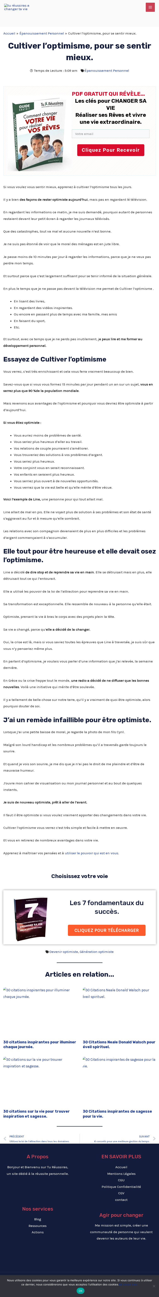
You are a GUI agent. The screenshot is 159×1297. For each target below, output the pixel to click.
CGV (121, 1193)
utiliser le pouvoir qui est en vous (91, 853)
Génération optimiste (97, 952)
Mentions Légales (121, 1174)
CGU (121, 1180)
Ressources (38, 1226)
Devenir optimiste (63, 952)
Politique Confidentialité (121, 1187)
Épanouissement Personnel (107, 70)
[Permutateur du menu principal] (150, 7)
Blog (37, 1219)
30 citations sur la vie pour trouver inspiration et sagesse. (36, 1113)
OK (81, 1290)
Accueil (121, 1167)
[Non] (154, 1286)
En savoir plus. (128, 1284)
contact (121, 1200)
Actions (38, 1232)
